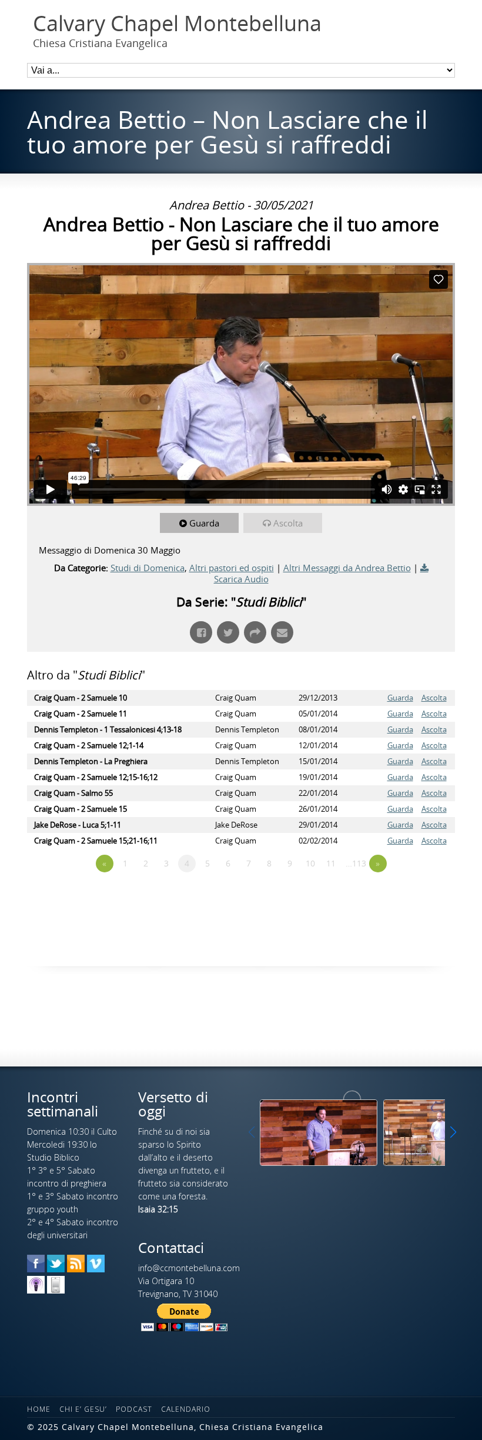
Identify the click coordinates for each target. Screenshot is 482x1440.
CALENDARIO (185, 1409)
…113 (356, 863)
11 (331, 863)
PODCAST (134, 1409)
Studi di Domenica (148, 568)
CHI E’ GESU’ (83, 1409)
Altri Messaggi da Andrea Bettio (347, 568)
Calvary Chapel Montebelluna (177, 23)
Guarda (204, 523)
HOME (39, 1409)
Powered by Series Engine (411, 896)
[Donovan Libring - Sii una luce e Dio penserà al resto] (318, 1132)
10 (310, 863)
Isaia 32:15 (158, 1209)
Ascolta (288, 523)
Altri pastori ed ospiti (231, 568)
